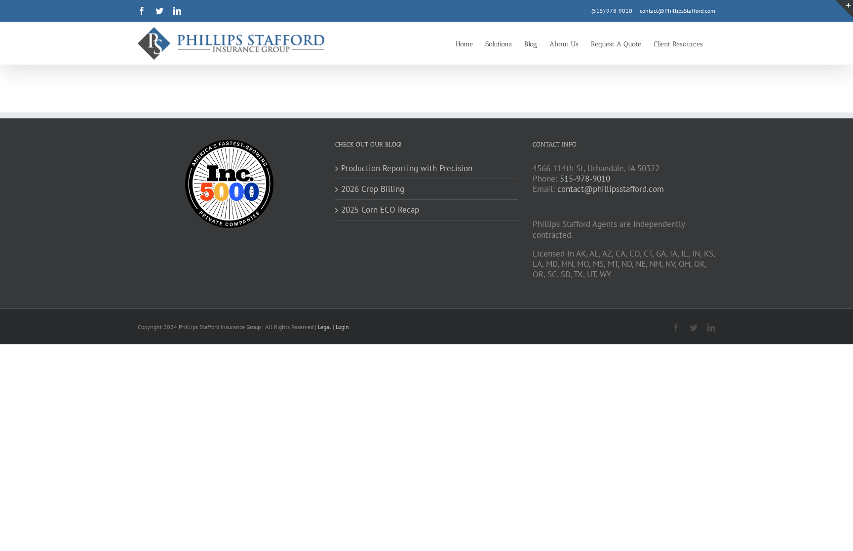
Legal (325, 327)
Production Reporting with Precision (406, 168)
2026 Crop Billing (372, 189)
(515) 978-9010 (611, 10)
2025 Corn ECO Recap (380, 210)
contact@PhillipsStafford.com (677, 10)
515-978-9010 (585, 178)
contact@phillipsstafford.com (610, 189)
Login (342, 327)
